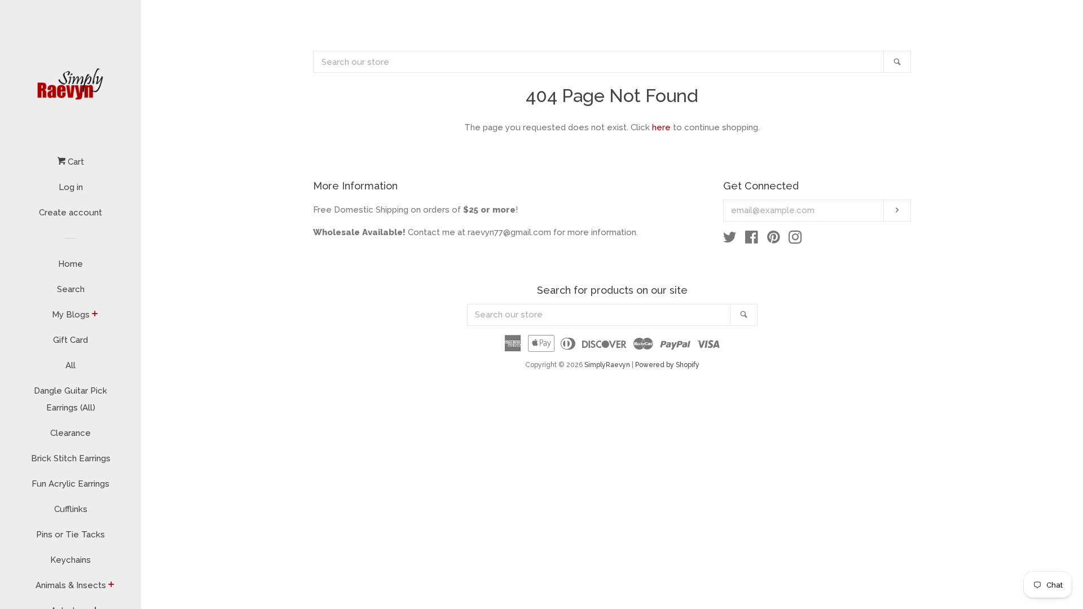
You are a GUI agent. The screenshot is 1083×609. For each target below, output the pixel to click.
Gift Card (70, 340)
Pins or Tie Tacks (70, 534)
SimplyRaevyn (607, 365)
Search (71, 289)
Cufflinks (70, 509)
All (70, 365)
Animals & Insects (71, 585)
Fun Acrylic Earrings (70, 484)
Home (70, 264)
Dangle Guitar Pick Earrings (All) (70, 399)
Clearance (70, 433)
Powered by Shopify (667, 365)
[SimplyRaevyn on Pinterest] (774, 240)
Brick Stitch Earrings (71, 458)
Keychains (70, 560)
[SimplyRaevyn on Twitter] (730, 240)
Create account (70, 213)
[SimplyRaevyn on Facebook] (752, 240)
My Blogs (71, 315)
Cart (74, 162)
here (661, 127)
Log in (71, 187)
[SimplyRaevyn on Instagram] (795, 240)
